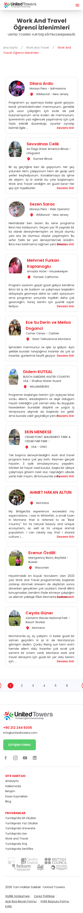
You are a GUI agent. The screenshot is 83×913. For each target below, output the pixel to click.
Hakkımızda (13, 786)
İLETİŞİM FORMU (19, 745)
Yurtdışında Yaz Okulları (21, 823)
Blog (8, 801)
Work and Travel (16, 839)
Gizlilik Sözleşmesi (17, 896)
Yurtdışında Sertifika (19, 849)
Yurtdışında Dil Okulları (20, 818)
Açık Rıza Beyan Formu (20, 901)
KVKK (8, 906)
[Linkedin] (34, 757)
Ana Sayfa (10, 48)
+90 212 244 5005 (17, 727)
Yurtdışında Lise (16, 834)
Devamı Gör (65, 128)
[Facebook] (5, 757)
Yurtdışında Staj (16, 844)
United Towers (54, 887)
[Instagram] (15, 757)
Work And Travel (38, 48)
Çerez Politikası (44, 896)
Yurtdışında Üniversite (20, 828)
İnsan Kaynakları (16, 796)
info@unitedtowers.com (20, 733)
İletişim (10, 791)
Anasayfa (12, 781)
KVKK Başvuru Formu (55, 901)
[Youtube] (25, 757)
